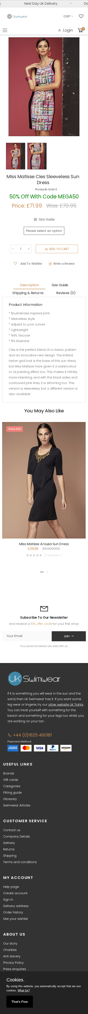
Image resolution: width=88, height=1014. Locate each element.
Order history (13, 912)
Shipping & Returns (27, 292)
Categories (11, 786)
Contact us (11, 830)
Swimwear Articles (16, 805)
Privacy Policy (13, 963)
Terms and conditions (20, 862)
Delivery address (16, 906)
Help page (11, 887)
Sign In (8, 899)
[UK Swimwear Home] (17, 16)
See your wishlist (15, 919)
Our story (10, 943)
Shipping (9, 856)
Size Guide (46, 219)
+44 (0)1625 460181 (32, 735)
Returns (9, 849)
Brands (8, 773)
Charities (10, 950)
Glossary (10, 799)
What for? (24, 990)
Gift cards (10, 780)
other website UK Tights (65, 704)
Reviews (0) (65, 292)
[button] (42, 572)
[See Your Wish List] (82, 16)
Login (68, 30)
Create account (15, 893)
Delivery (9, 843)
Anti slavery (12, 956)
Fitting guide (12, 792)
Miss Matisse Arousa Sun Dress (44, 544)
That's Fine (20, 1001)
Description (29, 285)
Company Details (16, 836)
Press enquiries (14, 969)
